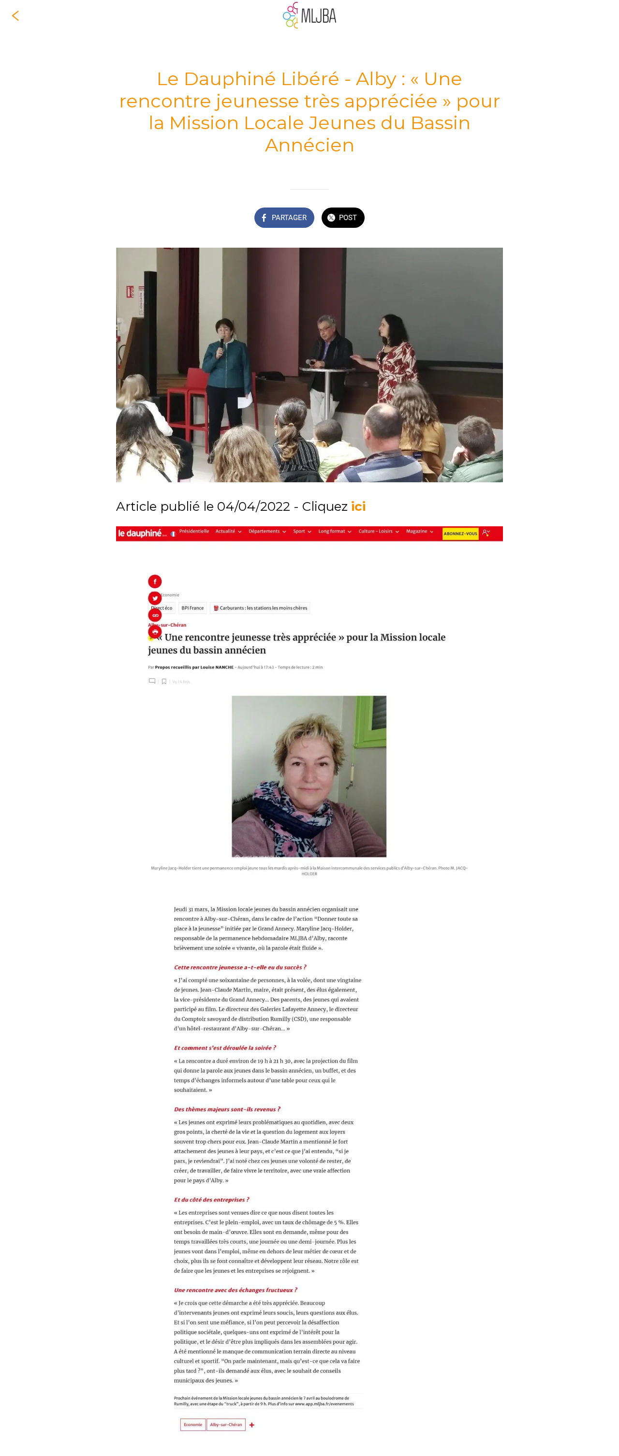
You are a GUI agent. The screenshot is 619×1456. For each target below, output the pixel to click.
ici (358, 506)
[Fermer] (15, 15)
